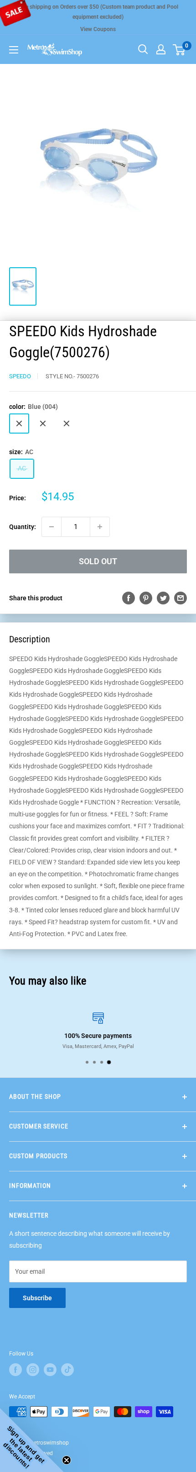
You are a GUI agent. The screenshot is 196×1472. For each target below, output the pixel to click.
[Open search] (143, 49)
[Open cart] (179, 49)
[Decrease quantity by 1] (51, 526)
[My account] (160, 49)
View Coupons (98, 29)
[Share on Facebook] (128, 598)
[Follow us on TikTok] (67, 1369)
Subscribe (37, 1298)
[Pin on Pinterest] (145, 598)
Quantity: (22, 526)
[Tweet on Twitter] (163, 598)
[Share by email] (180, 598)
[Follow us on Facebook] (15, 1369)
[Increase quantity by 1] (99, 526)
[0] (179, 49)
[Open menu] (13, 49)
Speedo (20, 376)
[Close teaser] (66, 1460)
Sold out (98, 561)
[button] (32, 1440)
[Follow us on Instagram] (32, 1369)
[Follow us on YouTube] (50, 1369)
